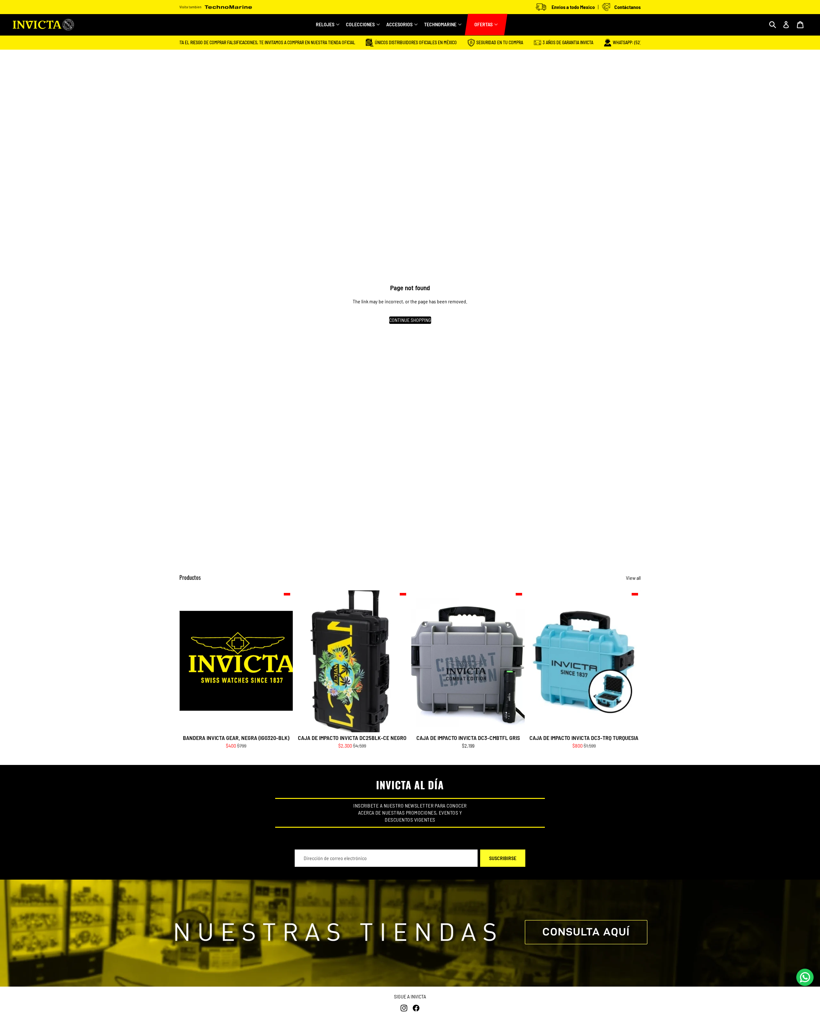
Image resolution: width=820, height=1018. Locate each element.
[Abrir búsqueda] (773, 25)
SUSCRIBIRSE (502, 858)
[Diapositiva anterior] (305, 661)
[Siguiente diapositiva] (399, 661)
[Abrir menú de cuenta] (786, 25)
